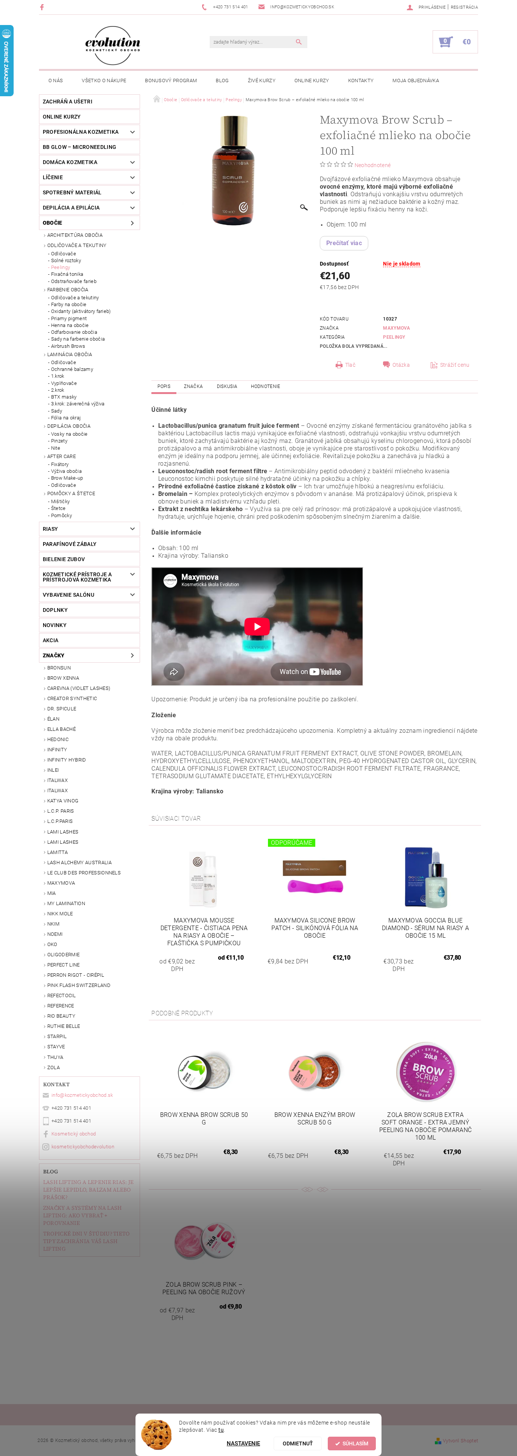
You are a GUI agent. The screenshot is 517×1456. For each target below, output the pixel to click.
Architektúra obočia (75, 235)
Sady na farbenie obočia (78, 339)
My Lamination (66, 903)
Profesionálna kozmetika (80, 132)
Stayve (56, 1046)
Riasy (50, 529)
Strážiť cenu (455, 365)
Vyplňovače (64, 383)
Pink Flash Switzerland (79, 985)
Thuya (55, 1057)
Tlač (350, 365)
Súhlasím (355, 1443)
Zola (53, 1067)
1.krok (57, 376)
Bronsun (59, 668)
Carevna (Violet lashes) (78, 688)
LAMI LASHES (63, 832)
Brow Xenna (63, 678)
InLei (53, 770)
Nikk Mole (60, 913)
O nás (55, 80)
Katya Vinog (63, 801)
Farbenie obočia (68, 289)
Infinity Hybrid (66, 760)
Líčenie (53, 177)
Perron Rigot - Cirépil (75, 975)
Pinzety (59, 441)
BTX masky (64, 397)
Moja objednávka (415, 80)
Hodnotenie (265, 386)
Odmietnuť (298, 1443)
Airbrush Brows (68, 346)
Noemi (55, 934)
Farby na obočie (69, 304)
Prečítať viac (344, 243)
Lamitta (57, 852)
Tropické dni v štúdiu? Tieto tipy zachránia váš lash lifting (86, 1241)
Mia (51, 893)
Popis (163, 386)
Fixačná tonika (67, 274)
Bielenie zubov (64, 559)
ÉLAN (53, 719)
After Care (61, 456)
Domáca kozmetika (70, 162)
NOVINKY (55, 625)
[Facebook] (43, 7)
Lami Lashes (63, 842)
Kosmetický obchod (73, 1134)
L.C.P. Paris (60, 811)
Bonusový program (171, 80)
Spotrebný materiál (72, 192)
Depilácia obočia (68, 426)
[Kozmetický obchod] (113, 46)
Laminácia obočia (69, 354)
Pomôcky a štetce (71, 493)
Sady (56, 411)
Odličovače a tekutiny (77, 245)
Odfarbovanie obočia (74, 332)
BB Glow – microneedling (79, 147)
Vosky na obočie (69, 434)
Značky (54, 655)
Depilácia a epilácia (71, 208)
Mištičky (60, 501)
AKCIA (51, 640)
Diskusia (227, 386)
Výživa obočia (66, 471)
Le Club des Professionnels (84, 873)
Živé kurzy (262, 80)
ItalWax (57, 780)
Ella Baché (61, 729)
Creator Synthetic (72, 698)
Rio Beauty (61, 1016)
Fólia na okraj (66, 418)
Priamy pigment (69, 318)
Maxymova (61, 883)
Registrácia (464, 7)
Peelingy (60, 267)
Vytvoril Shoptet (460, 1440)
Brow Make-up (67, 478)
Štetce (58, 508)
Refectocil (61, 995)
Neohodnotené (373, 165)
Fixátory (60, 464)
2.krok (57, 390)
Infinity (57, 749)
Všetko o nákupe (104, 80)
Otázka (401, 365)
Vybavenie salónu (68, 595)
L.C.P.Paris (60, 821)
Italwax (57, 790)
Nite (55, 448)
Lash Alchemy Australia (79, 862)
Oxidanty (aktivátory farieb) (81, 311)
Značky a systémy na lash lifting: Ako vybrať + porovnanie (82, 1215)
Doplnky (55, 610)
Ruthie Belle (63, 1026)
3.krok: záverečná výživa (78, 404)
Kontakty (361, 80)
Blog (222, 80)
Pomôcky (61, 515)
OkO (52, 944)
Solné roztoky (66, 260)
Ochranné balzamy (72, 369)
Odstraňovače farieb (74, 281)
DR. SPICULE (61, 709)
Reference (60, 1006)
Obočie (52, 223)
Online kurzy (311, 80)
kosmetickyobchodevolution (82, 1146)
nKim (53, 924)
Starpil (57, 1036)
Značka (193, 386)
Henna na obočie (70, 325)
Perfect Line (63, 965)
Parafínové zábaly (70, 544)
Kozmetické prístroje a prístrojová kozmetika (77, 577)
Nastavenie (243, 1443)
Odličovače (63, 253)
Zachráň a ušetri (67, 102)
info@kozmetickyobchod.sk (82, 1095)
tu (221, 1430)
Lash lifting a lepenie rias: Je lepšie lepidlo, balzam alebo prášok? (88, 1189)
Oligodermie (63, 954)
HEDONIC (58, 739)
